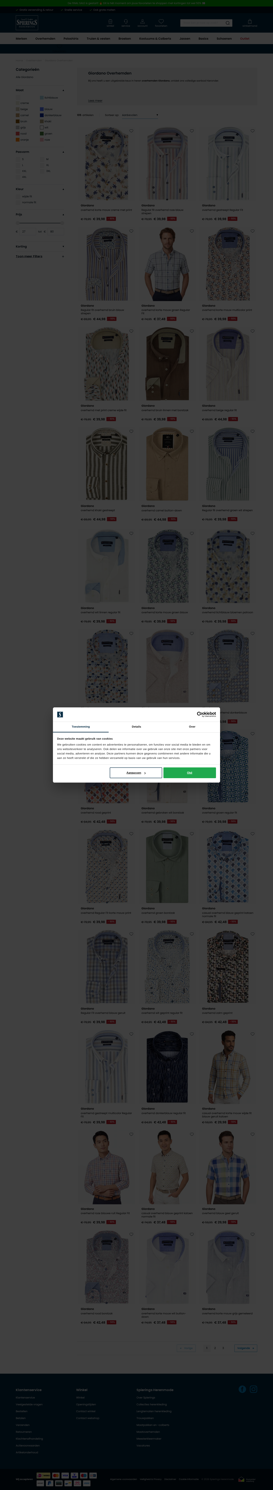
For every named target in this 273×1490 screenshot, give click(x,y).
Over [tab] (192, 726)
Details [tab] (136, 726)
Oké (189, 772)
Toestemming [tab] (81, 726)
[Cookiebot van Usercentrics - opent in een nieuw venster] (199, 714)
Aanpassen (133, 772)
